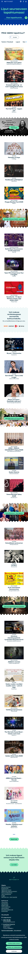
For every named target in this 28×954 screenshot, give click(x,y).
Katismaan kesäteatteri (14, 473)
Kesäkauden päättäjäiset (14, 180)
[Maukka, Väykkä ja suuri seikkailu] (14, 815)
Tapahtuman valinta (6, 890)
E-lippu (3, 895)
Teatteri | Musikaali (7, 42)
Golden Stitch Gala (14, 757)
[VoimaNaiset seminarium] (14, 534)
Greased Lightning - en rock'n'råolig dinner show (14, 86)
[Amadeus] (14, 793)
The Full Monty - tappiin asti (14, 109)
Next (26, 42)
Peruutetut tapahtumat (7, 909)
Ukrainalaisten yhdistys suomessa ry (14, 641)
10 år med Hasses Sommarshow (14, 588)
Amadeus (14, 802)
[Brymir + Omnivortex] (14, 344)
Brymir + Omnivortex (14, 353)
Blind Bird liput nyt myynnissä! (14, 418)
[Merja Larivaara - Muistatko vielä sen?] (14, 390)
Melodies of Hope (14, 157)
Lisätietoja (14, 951)
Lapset (18, 42)
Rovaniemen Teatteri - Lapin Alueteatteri (14, 803)
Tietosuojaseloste (5, 906)
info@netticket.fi (7, 917)
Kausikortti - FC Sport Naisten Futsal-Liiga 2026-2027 (14, 298)
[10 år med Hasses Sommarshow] (14, 578)
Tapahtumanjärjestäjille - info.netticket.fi (11, 930)
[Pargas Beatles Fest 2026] (14, 193)
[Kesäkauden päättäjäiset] (14, 171)
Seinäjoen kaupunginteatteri (14, 663)
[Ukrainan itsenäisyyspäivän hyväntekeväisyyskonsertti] (14, 627)
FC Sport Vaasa (14, 301)
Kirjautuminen (5, 888)
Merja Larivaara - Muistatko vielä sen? (14, 400)
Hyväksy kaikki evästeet (14, 943)
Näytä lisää (14, 839)
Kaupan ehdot (4, 905)
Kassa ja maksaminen (6, 892)
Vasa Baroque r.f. (14, 497)
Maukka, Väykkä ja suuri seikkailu (14, 825)
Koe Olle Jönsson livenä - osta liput (14, 219)
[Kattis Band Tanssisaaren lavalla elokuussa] (14, 240)
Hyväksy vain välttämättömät (14, 947)
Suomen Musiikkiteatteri (14, 781)
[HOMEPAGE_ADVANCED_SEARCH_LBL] (26, 17)
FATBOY (14, 565)
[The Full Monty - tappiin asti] (14, 100)
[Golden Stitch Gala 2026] (14, 747)
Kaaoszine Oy (14, 354)
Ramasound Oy (14, 566)
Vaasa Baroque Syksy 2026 (14, 495)
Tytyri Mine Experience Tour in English (14, 274)
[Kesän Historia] (14, 463)
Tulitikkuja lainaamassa (14, 710)
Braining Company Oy (14, 544)
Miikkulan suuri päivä (14, 63)
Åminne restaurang (14, 88)
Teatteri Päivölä (14, 711)
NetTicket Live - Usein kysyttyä (9, 897)
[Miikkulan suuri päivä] (14, 54)
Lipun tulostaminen (6, 894)
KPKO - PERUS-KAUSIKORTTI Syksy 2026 (14, 449)
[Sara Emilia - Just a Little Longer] (14, 366)
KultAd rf (14, 203)
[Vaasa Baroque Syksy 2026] (14, 485)
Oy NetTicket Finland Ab (9, 924)
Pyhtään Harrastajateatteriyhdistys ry (14, 64)
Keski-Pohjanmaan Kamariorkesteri (14, 451)
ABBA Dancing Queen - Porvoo (14, 779)
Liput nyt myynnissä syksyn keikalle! (14, 606)
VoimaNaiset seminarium (14, 543)
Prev (3, 42)
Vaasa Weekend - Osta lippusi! (14, 513)
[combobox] (14, 17)
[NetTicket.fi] (14, 879)
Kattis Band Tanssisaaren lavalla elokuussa (14, 250)
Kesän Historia (14, 472)
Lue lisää (14, 864)
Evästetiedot (4, 911)
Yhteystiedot (4, 902)
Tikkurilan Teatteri (14, 827)
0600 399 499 (6, 919)
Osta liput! (14, 127)
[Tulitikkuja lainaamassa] (14, 701)
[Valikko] (2, 1)
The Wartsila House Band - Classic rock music (14, 733)
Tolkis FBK (14, 252)
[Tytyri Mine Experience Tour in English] (14, 264)
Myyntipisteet (4, 904)
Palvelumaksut (5, 908)
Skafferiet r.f (14, 735)
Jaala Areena (14, 181)
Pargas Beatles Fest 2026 (14, 202)
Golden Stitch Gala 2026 (14, 756)
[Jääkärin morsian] (14, 653)
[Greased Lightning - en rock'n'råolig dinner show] (14, 76)
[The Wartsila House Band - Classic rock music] (14, 723)
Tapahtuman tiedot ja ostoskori (9, 891)
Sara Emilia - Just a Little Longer (14, 376)
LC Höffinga (14, 158)
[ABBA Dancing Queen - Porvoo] (14, 769)
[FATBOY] (14, 556)
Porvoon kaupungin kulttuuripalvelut (14, 402)
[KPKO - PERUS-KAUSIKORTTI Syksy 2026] (14, 439)
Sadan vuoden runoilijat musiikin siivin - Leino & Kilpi (14, 685)
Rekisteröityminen (6, 887)
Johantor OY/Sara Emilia (14, 378)
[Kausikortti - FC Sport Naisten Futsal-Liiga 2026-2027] (14, 288)
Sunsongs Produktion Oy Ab (14, 590)
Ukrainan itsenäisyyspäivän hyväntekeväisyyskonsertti (14, 637)
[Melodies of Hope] (14, 148)
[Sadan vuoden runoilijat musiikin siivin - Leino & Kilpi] (14, 675)
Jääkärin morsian (14, 662)
